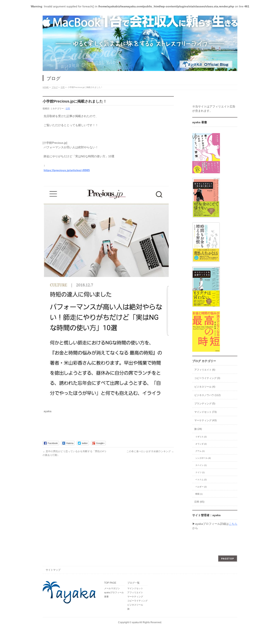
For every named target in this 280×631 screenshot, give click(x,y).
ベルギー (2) (201, 487)
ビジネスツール (135, 605)
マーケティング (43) (205, 420)
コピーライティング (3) (207, 378)
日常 (68, 108)
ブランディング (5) (204, 403)
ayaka (135, 622)
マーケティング (135, 596)
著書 (106, 596)
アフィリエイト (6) (204, 369)
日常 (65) (199, 501)
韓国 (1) (199, 494)
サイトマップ (53, 569)
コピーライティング (137, 600)
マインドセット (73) (205, 412)
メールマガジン (112, 588)
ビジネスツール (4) (204, 386)
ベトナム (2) (201, 479)
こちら (233, 523)
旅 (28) (198, 429)
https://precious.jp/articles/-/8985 (67, 170)
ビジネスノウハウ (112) (207, 395)
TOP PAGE (110, 583)
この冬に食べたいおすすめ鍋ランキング (150, 451)
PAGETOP (227, 558)
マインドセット (135, 588)
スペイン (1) (201, 465)
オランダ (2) (201, 444)
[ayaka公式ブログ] (140, 43)
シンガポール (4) (203, 458)
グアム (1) (200, 451)
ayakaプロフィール (114, 592)
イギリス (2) (201, 437)
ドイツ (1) (200, 472)
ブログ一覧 (133, 583)
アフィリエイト (135, 592)
